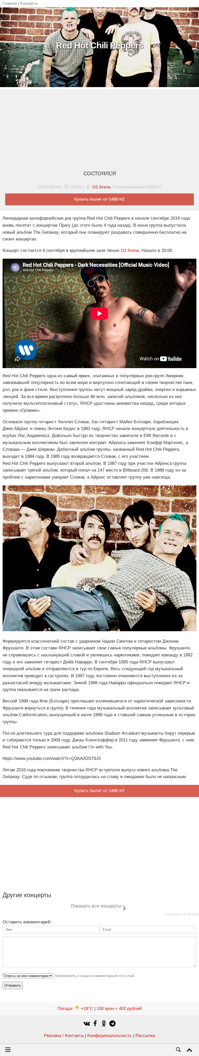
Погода (75, 1008)
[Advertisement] (99, 131)
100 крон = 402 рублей (119, 1008)
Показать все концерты (96, 906)
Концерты (29, 3)
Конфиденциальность (109, 1035)
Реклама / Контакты (64, 1035)
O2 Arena (101, 187)
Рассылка (145, 1035)
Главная (10, 3)
